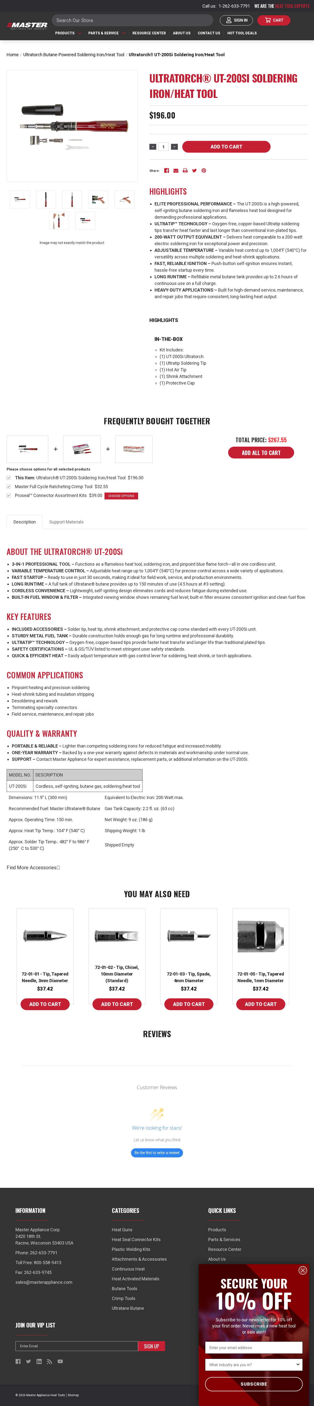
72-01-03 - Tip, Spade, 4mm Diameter (189, 977)
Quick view (45, 936)
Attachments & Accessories (139, 1259)
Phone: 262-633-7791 (36, 1252)
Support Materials (66, 521)
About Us (182, 33)
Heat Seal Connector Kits (136, 1239)
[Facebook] (166, 170)
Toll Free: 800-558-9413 (38, 1262)
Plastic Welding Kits (131, 1249)
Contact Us (209, 33)
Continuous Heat (128, 1269)
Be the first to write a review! (157, 1152)
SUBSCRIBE (254, 1384)
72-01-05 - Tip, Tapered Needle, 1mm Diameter (260, 977)
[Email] (175, 170)
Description (24, 521)
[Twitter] (194, 170)
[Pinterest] (203, 170)
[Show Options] (298, 1365)
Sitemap (73, 1395)
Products (65, 33)
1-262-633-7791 (234, 6)
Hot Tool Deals (242, 33)
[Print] (185, 170)
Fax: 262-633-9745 (33, 1272)
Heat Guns (122, 1229)
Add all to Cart (261, 452)
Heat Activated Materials (135, 1278)
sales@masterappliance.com (43, 1282)
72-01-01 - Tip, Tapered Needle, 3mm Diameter (45, 977)
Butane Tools (124, 1288)
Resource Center (149, 33)
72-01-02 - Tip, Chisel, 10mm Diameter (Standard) (117, 974)
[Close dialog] (303, 1270)
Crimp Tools (123, 1298)
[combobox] (252, 1365)
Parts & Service (103, 33)
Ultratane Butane (128, 1308)
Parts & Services (224, 1239)
